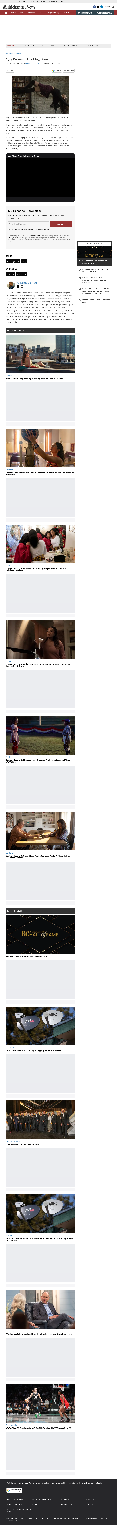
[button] (109, 7)
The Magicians (13, 261)
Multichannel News (57, 2)
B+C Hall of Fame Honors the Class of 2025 (94, 262)
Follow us (58, 71)
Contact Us (89, 1504)
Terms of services (35, 236)
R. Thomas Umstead (15, 63)
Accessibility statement (15, 1504)
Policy (40, 12)
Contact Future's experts (41, 1499)
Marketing (9, 53)
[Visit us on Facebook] (94, 6)
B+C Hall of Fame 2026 (96, 46)
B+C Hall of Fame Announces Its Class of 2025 (95, 270)
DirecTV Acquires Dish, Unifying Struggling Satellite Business (94, 280)
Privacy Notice (13, 238)
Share (11, 71)
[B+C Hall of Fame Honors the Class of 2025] (94, 256)
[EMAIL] (22, 286)
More (65, 12)
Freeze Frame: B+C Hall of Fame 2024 (96, 301)
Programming (53, 12)
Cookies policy (90, 1499)
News (13, 12)
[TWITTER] (19, 286)
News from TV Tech (49, 46)
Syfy (24, 261)
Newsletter (70, 71)
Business (31, 12)
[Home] (6, 12)
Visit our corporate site (93, 1483)
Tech (21, 12)
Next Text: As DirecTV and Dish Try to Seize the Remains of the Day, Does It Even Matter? (95, 291)
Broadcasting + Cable (37, 2)
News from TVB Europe (72, 46)
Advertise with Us (65, 1504)
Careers (35, 1504)
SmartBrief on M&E (27, 46)
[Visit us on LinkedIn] (101, 6)
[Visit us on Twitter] (98, 6)
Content (19, 53)
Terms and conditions (14, 1499)
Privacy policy (63, 1499)
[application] (40, 177)
